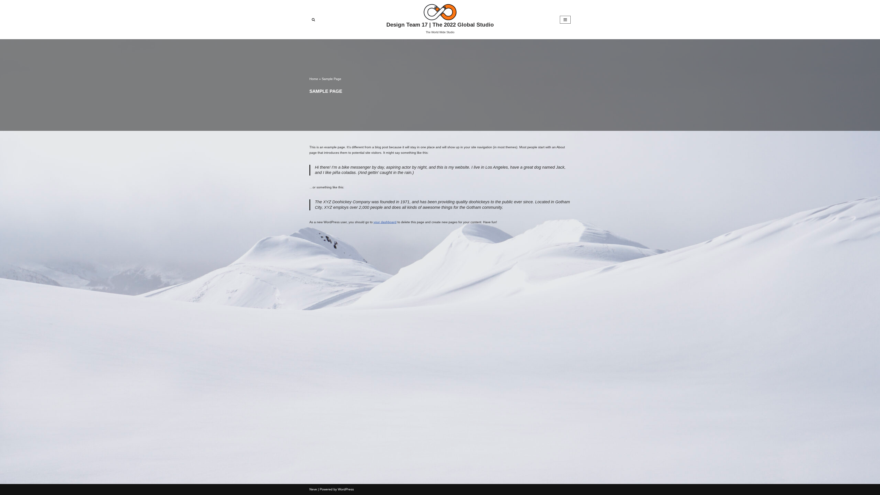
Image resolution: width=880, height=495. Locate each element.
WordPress (346, 489)
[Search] (313, 19)
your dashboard (385, 222)
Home (313, 79)
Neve (313, 489)
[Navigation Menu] (565, 20)
